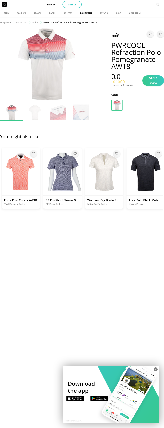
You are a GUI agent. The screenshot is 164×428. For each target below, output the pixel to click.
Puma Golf (21, 22)
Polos (35, 22)
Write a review (153, 81)
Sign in (51, 4)
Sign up (72, 4)
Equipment (5, 22)
